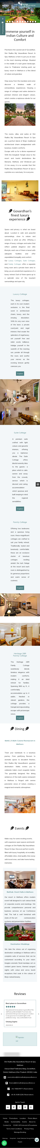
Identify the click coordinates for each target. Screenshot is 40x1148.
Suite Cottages (29, 261)
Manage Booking (20, 1132)
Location (23, 1118)
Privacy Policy (29, 1129)
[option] (20, 1013)
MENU (5, 5)
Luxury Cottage (20, 294)
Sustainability (15, 1122)
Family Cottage (20, 522)
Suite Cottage (20, 432)
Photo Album (32, 1118)
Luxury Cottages (15, 261)
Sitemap (5, 1138)
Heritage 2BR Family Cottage (20, 654)
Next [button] (39, 1014)
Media (6, 1122)
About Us (32, 1122)
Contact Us (7, 1125)
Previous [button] (1, 1014)
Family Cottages (14, 264)
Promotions (13, 1118)
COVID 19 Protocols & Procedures (25, 1125)
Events (24, 1122)
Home (5, 1118)
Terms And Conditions (14, 1129)
